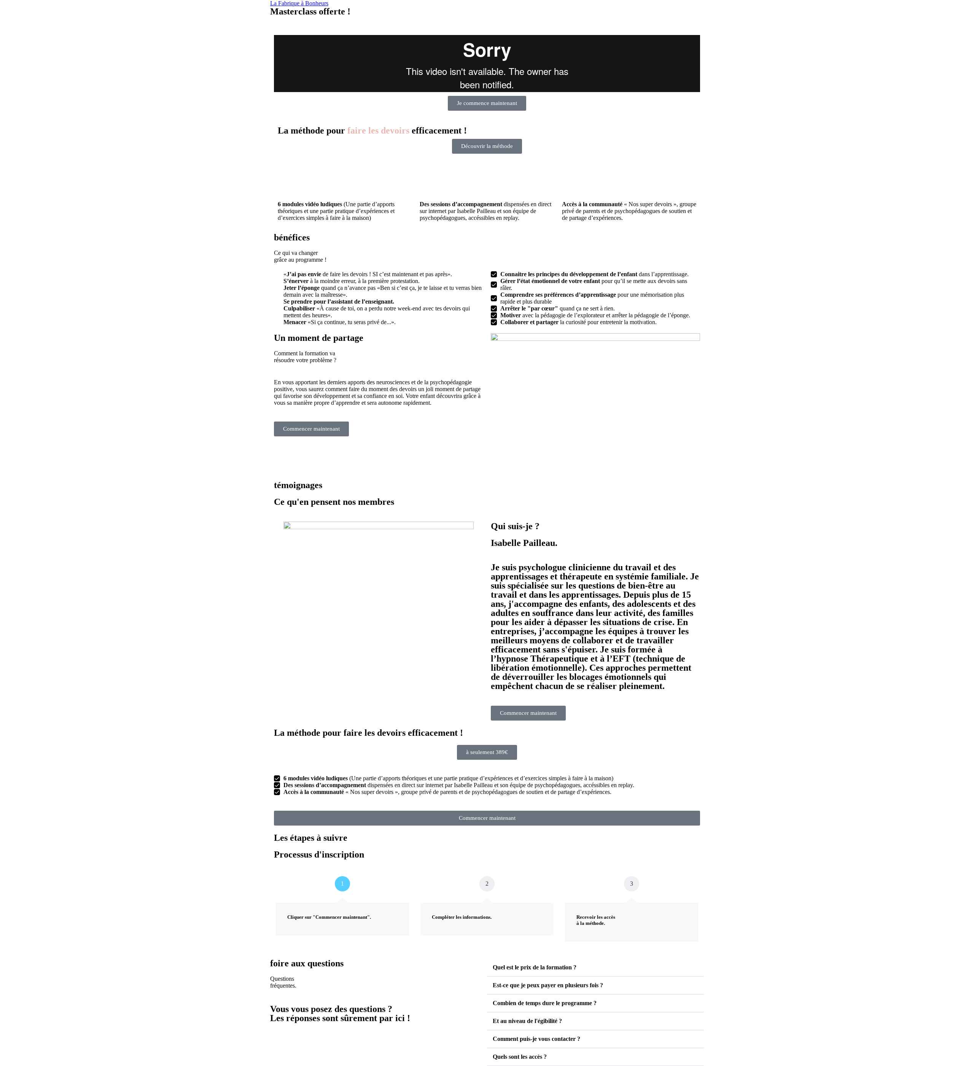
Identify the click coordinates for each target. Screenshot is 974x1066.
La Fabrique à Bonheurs (299, 3)
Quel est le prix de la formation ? (534, 967)
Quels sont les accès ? (520, 1056)
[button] (487, 752)
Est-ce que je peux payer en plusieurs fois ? (548, 985)
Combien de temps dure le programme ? (545, 1003)
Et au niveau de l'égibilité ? (527, 1021)
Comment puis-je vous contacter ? (536, 1039)
